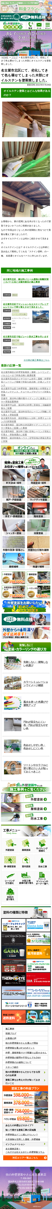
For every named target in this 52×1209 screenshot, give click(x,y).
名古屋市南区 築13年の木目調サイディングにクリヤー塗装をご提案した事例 (26, 426)
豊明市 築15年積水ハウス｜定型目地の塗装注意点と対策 (26, 440)
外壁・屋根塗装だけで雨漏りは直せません (26, 1052)
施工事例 (9, 1028)
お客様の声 (10, 1038)
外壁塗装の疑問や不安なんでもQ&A (23, 1057)
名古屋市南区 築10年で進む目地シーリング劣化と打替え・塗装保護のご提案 (26, 433)
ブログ (14, 57)
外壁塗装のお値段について (18, 1062)
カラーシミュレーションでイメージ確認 (35, 684)
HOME (5, 57)
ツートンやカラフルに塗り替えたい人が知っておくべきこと (35, 768)
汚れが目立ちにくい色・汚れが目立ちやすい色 (35, 725)
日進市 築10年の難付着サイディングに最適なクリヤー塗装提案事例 (26, 400)
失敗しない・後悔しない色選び (35, 664)
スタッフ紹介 (11, 1067)
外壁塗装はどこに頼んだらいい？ (21, 1134)
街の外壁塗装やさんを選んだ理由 (21, 1043)
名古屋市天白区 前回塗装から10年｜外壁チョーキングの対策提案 (26, 420)
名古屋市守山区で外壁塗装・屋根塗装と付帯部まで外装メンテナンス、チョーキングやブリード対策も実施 (26, 391)
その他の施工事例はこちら (37, 360)
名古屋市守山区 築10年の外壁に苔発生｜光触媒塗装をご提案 (26, 407)
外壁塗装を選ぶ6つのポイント (20, 1048)
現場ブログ (10, 1033)
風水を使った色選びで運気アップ (35, 703)
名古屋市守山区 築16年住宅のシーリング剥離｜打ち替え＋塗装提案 (26, 413)
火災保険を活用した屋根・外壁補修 (22, 1139)
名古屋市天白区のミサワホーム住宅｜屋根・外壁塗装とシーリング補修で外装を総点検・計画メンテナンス (26, 382)
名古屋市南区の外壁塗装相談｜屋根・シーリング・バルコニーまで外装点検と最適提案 (26, 374)
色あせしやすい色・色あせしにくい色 (34, 747)
